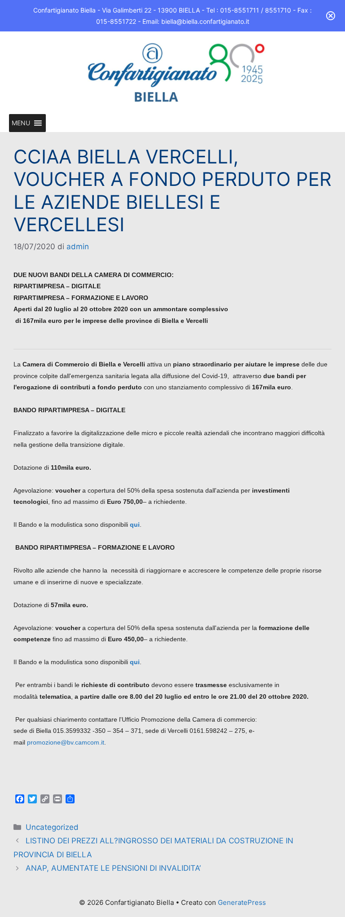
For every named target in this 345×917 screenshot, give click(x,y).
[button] (21, 123)
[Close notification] (330, 15)
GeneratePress (242, 902)
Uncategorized (52, 827)
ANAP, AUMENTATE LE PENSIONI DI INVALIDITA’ (113, 868)
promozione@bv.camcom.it (65, 742)
